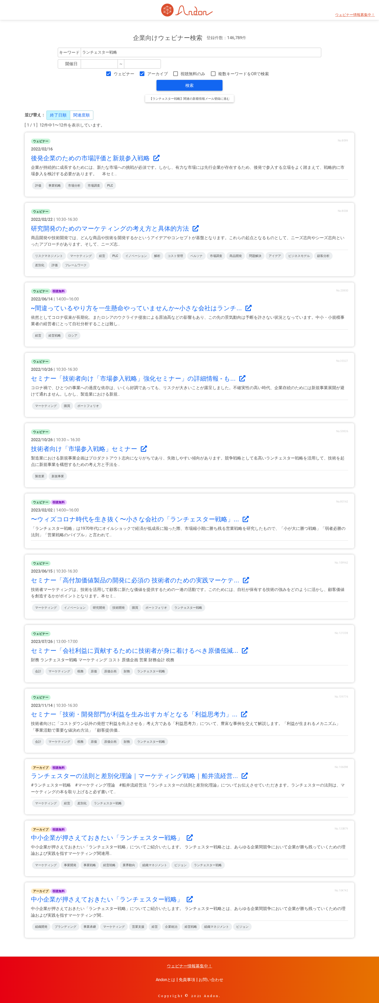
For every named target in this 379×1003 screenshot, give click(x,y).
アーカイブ (157, 73)
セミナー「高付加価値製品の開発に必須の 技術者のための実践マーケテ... (136, 580)
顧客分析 (323, 256)
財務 (127, 671)
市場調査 (94, 185)
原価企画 (110, 671)
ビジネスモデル (299, 256)
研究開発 (99, 607)
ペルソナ (196, 256)
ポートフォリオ (88, 406)
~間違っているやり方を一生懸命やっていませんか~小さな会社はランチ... (137, 308)
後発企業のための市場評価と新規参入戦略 (91, 158)
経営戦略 (54, 335)
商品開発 (235, 256)
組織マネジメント (154, 865)
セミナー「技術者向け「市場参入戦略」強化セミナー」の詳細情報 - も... (134, 378)
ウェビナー (124, 73)
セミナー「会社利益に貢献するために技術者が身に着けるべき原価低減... (135, 650)
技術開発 (118, 607)
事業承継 (90, 927)
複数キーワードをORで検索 (243, 73)
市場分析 (74, 185)
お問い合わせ (211, 979)
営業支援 (138, 927)
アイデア (275, 256)
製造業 (39, 476)
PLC (110, 185)
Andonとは (165, 979)
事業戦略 (54, 185)
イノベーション (136, 256)
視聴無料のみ (192, 73)
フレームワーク (76, 265)
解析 (157, 256)
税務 (80, 671)
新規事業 (58, 476)
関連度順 (81, 115)
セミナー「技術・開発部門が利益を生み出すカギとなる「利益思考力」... (135, 714)
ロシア (72, 335)
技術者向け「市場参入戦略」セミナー (85, 449)
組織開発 (41, 927)
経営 (102, 256)
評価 (38, 185)
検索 (189, 85)
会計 (38, 671)
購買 (67, 406)
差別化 (39, 265)
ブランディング (65, 927)
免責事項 (187, 979)
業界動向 (129, 865)
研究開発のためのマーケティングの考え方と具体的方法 (111, 228)
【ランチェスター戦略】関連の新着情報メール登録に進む (189, 99)
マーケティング (81, 256)
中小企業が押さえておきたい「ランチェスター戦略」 (108, 837)
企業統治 (171, 927)
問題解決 (255, 256)
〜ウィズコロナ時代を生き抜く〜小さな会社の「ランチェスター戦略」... (136, 519)
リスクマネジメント (49, 256)
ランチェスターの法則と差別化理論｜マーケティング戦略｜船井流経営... (135, 776)
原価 (94, 671)
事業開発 (70, 865)
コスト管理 (175, 256)
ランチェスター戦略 (188, 607)
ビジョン (180, 865)
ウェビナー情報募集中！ (355, 15)
